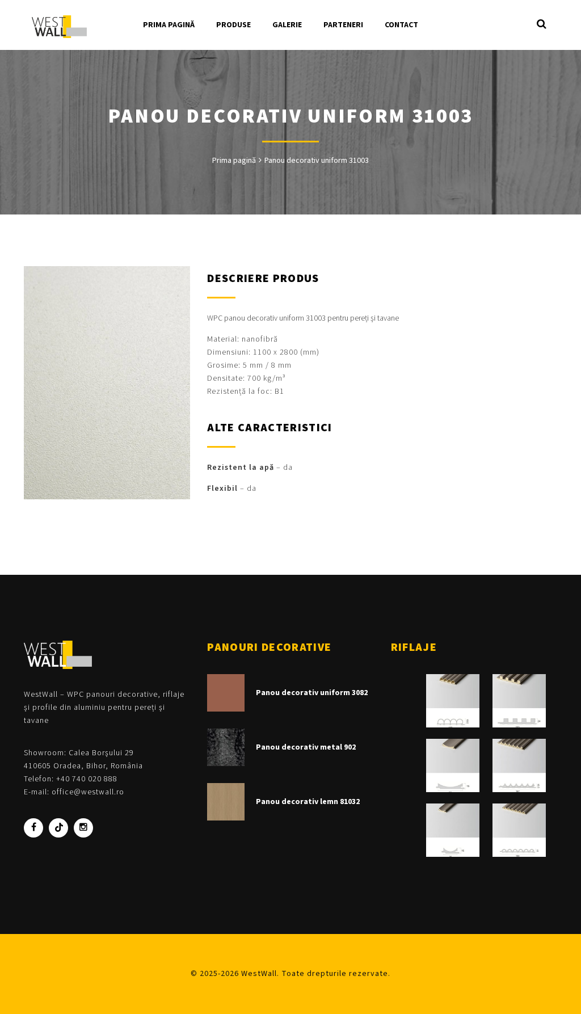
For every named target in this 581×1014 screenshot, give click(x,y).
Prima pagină (234, 160)
